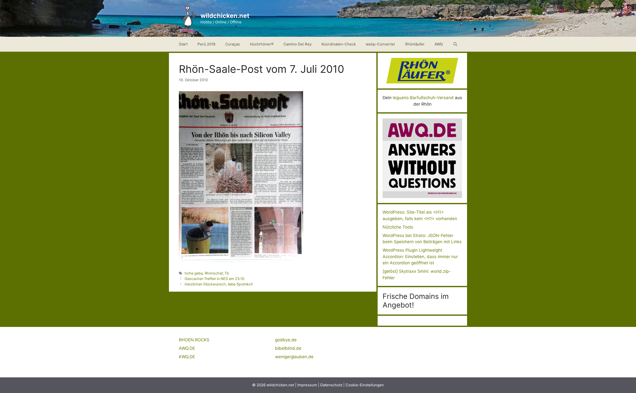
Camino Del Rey (297, 44)
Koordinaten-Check (338, 44)
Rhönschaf (214, 273)
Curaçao (232, 44)
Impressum (307, 385)
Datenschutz (331, 385)
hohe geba (194, 273)
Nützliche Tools (398, 227)
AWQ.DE (187, 348)
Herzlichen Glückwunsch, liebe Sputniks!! (219, 284)
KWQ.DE (187, 356)
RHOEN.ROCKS (194, 339)
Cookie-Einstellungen (365, 385)
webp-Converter (380, 44)
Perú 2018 (206, 44)
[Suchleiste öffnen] (455, 44)
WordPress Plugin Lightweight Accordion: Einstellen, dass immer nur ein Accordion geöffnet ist (420, 256)
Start (183, 44)
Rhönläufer (415, 44)
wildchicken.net (224, 15)
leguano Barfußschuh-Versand (423, 97)
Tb (227, 273)
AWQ (439, 44)
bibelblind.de (288, 348)
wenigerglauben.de (294, 356)
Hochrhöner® (262, 44)
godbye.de (286, 339)
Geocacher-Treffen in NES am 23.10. (215, 278)
